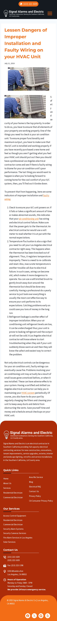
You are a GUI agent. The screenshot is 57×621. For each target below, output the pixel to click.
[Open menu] (50, 13)
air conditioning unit (29, 218)
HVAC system (28, 392)
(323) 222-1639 (13, 560)
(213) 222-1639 (13, 557)
